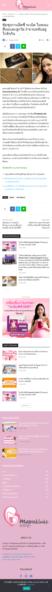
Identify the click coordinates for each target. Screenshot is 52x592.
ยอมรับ (26, 588)
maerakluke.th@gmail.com (22, 554)
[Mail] (31, 576)
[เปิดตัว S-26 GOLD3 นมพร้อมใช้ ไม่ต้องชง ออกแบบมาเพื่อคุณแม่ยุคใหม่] (9, 281)
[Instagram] (26, 576)
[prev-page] (3, 290)
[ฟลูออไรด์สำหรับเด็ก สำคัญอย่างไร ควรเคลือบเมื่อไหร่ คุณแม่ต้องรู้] (9, 369)
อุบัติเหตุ (11, 197)
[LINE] (23, 46)
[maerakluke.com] (26, 517)
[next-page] (7, 290)
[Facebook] (12, 46)
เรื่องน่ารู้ (11, 14)
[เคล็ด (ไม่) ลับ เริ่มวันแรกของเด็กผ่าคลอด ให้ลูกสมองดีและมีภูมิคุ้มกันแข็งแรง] (9, 453)
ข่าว (16, 14)
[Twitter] (18, 46)
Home (4, 14)
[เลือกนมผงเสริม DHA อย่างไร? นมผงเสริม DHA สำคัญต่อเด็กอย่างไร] (9, 427)
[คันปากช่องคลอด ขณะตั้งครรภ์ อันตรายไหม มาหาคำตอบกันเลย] (9, 355)
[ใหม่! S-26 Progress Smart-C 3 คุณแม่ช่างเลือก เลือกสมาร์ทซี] (9, 246)
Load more (25, 405)
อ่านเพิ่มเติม (30, 585)
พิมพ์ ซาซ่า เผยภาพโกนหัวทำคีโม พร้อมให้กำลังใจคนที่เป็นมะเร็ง (38, 225)
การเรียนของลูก (7, 263)
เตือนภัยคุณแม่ (21, 197)
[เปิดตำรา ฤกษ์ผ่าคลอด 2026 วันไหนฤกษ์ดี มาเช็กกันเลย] (9, 440)
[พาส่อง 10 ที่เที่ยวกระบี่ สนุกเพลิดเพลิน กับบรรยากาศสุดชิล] (9, 383)
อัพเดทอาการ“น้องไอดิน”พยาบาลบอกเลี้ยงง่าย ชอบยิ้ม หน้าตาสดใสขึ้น (12, 225)
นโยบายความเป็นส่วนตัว (11, 559)
